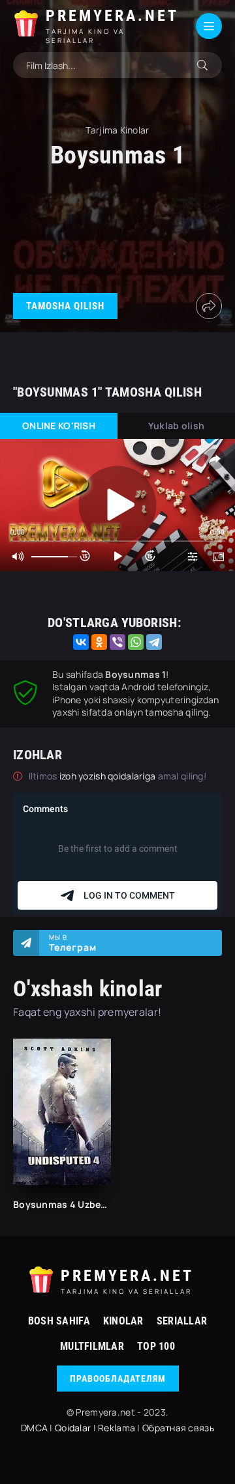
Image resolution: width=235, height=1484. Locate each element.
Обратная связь (178, 1427)
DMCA (34, 1427)
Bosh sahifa (59, 1321)
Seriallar (182, 1321)
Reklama (116, 1427)
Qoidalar (73, 1427)
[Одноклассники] (99, 642)
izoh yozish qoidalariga (108, 776)
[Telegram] (154, 642)
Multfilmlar (92, 1346)
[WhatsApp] (136, 642)
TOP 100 (156, 1346)
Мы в (73, 942)
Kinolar (123, 1321)
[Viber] (117, 642)
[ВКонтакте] (81, 642)
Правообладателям (118, 1378)
